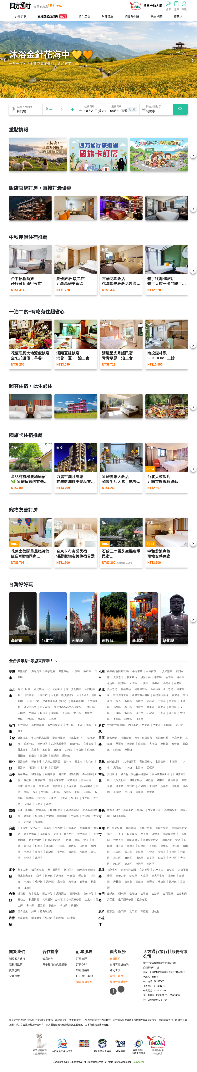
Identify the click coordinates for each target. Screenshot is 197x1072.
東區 (79, 725)
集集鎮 (139, 792)
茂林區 (175, 845)
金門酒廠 (168, 893)
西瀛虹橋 (23, 917)
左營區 (150, 851)
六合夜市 (118, 839)
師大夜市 (45, 707)
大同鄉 (68, 749)
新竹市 (12, 728)
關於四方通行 (17, 958)
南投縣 (101, 777)
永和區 (117, 719)
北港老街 (161, 761)
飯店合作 (48, 958)
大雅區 (27, 804)
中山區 (32, 713)
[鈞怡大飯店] (166, 208)
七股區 (27, 851)
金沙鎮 (155, 893)
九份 (118, 701)
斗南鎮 (128, 767)
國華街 (47, 828)
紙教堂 (149, 780)
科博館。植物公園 (69, 774)
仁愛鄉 (142, 786)
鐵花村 (21, 893)
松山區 (44, 713)
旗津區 (150, 863)
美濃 (120, 833)
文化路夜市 (154, 810)
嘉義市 (101, 813)
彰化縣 (12, 765)
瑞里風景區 (56, 810)
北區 (88, 725)
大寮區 (150, 857)
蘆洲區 (173, 713)
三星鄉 (44, 755)
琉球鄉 (39, 881)
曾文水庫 (82, 833)
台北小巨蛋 (24, 689)
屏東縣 (12, 873)
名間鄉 (117, 792)
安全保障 (14, 976)
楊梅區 (155, 683)
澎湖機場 (36, 917)
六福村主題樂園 (116, 725)
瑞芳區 (139, 713)
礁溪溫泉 (23, 737)
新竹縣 (101, 728)
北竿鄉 (133, 911)
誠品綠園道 (86, 786)
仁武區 (161, 857)
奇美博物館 (35, 839)
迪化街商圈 (30, 707)
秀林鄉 (117, 881)
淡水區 (128, 713)
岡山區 (117, 863)
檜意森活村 (113, 810)
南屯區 (41, 798)
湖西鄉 (60, 917)
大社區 (173, 857)
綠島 (12, 911)
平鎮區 (158, 677)
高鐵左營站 (162, 828)
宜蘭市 (35, 749)
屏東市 (60, 875)
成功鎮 (63, 905)
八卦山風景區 (52, 761)
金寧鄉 (144, 893)
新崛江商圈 (133, 839)
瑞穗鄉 (161, 881)
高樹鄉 (61, 881)
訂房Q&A (81, 964)
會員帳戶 (115, 958)
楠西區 (72, 845)
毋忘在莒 (142, 899)
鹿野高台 (61, 893)
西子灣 (144, 833)
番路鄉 (27, 816)
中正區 (87, 671)
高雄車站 (131, 828)
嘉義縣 (12, 813)
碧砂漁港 (50, 671)
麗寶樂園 (58, 786)
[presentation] (5, 60)
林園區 (139, 863)
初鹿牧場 (34, 899)
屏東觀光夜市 (25, 875)
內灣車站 (133, 725)
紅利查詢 (115, 970)
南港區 (52, 719)
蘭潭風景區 (119, 816)
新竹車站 (23, 725)
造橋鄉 (164, 743)
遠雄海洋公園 (128, 869)
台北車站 (39, 689)
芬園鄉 (55, 767)
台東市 (88, 899)
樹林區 (128, 719)
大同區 (21, 713)
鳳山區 (128, 851)
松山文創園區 (55, 689)
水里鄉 (153, 786)
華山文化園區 (73, 689)
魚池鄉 (164, 786)
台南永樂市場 (52, 839)
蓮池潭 (155, 833)
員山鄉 (32, 755)
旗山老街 (167, 839)
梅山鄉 (39, 816)
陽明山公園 (77, 701)
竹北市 (157, 725)
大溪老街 (118, 677)
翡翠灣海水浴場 (140, 695)
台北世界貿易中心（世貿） (69, 707)
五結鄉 (46, 749)
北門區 (39, 857)
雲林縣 (101, 765)
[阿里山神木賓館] (30, 208)
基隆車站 (64, 671)
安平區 (61, 851)
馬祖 (101, 911)
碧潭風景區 (140, 689)
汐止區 (139, 719)
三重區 (161, 701)
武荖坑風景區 (58, 743)
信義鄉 (175, 786)
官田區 (61, 845)
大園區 (133, 683)
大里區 (52, 798)
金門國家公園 (125, 899)
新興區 (130, 845)
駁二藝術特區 (114, 828)
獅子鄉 (83, 881)
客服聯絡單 (83, 970)
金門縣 (101, 897)
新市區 (39, 851)
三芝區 (161, 713)
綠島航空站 (46, 911)
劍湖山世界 (113, 761)
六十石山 (158, 869)
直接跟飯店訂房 (52, 16)
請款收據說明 (84, 981)
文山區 (77, 713)
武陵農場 (72, 780)
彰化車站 (36, 761)
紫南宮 (160, 780)
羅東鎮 (66, 755)
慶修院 (170, 869)
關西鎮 (168, 725)
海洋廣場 (36, 671)
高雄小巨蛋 (145, 828)
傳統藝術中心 (76, 737)
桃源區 (139, 857)
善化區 (27, 845)
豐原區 (45, 792)
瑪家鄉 (82, 875)
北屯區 (63, 798)
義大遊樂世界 (150, 839)
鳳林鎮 (173, 881)
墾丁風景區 (54, 869)
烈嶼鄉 (122, 893)
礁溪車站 (29, 743)
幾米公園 (43, 743)
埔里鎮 (119, 786)
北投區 (30, 719)
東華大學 (121, 875)
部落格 (178, 16)
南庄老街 (177, 737)
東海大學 (44, 786)
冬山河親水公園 (40, 737)
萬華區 (88, 713)
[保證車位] (159, 154)
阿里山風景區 (25, 810)
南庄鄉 (142, 743)
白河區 (83, 845)
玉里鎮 (139, 881)
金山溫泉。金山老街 (162, 689)
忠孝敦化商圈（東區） (55, 701)
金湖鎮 (133, 893)
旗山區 (117, 857)
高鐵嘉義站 (72, 810)
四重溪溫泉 (37, 869)
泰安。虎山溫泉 (143, 737)
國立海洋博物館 (86, 869)
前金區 (142, 845)
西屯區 (67, 792)
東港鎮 (72, 881)
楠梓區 (119, 845)
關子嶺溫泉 (30, 833)
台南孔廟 (85, 828)
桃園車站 (132, 677)
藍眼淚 (111, 911)
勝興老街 (112, 737)
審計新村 (36, 774)
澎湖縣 (12, 921)
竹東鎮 (145, 725)
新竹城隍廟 (37, 725)
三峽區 (117, 713)
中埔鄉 (74, 816)
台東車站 (88, 893)
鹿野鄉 (41, 905)
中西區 (67, 839)
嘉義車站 (128, 810)
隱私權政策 (16, 964)
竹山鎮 (128, 792)
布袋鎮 (27, 822)
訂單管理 (81, 958)
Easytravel (138, 1062)
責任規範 (14, 970)
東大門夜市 (158, 875)
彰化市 (89, 761)
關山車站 (48, 893)
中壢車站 (137, 671)
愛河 (177, 839)
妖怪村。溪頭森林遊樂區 (134, 774)
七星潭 (144, 875)
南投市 (130, 786)
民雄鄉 (39, 822)
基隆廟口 (23, 671)
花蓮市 (171, 875)
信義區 (55, 713)
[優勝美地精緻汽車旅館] (121, 208)
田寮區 (128, 857)
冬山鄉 (79, 749)
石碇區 (150, 713)
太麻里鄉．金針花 (53, 899)
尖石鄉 (179, 725)
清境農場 (112, 774)
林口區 (173, 707)
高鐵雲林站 (145, 761)
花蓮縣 (101, 873)
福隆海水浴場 (160, 695)
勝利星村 (69, 869)
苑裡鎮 (128, 749)
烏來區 (117, 707)
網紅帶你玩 (132, 16)
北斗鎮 (44, 767)
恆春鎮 (49, 875)
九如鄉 (27, 887)
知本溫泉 (34, 893)
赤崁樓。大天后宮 (64, 833)
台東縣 (12, 897)
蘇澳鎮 (91, 749)
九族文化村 (119, 780)
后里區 (87, 792)
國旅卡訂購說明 (119, 981)
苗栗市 (119, 743)
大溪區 (144, 683)
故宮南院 (41, 810)
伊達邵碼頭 (135, 780)
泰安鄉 (175, 743)
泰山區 (128, 707)
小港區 (173, 851)
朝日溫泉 (23, 911)
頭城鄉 (55, 755)
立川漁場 (144, 869)
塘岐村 (155, 911)
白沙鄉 (71, 917)
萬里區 (150, 707)
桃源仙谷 (146, 677)
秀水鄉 (78, 761)
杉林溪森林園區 (160, 774)
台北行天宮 (32, 701)
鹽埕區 (164, 845)
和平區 (56, 792)
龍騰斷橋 (126, 737)
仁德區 (39, 845)
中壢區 (178, 683)
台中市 (12, 777)
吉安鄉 (128, 881)
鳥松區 (139, 851)
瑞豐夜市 (132, 833)
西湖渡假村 (162, 737)
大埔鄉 (86, 816)
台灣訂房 (20, 16)
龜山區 (180, 677)
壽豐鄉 (150, 881)
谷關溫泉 (50, 774)
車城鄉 (27, 881)
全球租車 (107, 16)
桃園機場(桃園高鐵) (118, 671)
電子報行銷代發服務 (55, 964)
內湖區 (41, 719)
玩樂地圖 (156, 16)
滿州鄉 (50, 881)
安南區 (83, 851)
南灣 (38, 875)
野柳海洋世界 (120, 695)
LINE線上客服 (84, 976)
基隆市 (12, 675)
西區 (35, 792)
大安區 (66, 713)
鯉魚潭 (133, 875)
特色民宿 (84, 16)
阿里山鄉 (62, 816)
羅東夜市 (23, 749)
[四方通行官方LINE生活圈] (121, 989)
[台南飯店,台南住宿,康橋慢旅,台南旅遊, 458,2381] (30, 406)
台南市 (12, 831)
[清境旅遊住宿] (38, 154)
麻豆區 (50, 851)
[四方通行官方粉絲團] (113, 991)
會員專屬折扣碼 (119, 964)
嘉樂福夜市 (170, 810)
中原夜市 (151, 671)
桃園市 (101, 675)
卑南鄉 (30, 905)
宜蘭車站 (75, 743)
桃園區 (169, 677)
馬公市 (49, 917)
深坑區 (139, 707)
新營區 (72, 851)
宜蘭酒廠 (88, 743)
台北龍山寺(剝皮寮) (62, 695)
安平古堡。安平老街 (29, 828)
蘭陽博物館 (59, 737)
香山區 (70, 725)
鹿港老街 (23, 761)
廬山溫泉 (173, 780)
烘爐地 (175, 695)
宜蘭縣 (12, 741)
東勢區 (86, 798)
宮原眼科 (86, 780)
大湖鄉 (153, 743)
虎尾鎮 (117, 767)
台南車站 (71, 828)
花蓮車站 (112, 869)
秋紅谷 (27, 780)
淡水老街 (112, 689)
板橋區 (139, 701)
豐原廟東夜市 (56, 780)
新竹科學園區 (55, 725)
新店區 (128, 701)
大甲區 (39, 804)
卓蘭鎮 (130, 743)
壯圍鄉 (21, 755)
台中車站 (23, 774)
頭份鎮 (117, 749)
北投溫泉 (29, 695)
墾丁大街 (23, 869)
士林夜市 (43, 695)
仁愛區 (76, 671)
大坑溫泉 (71, 786)
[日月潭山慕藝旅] (121, 406)
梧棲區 (30, 798)
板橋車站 (126, 689)
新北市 (101, 692)
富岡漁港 (75, 893)
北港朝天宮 (129, 761)
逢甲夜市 (40, 780)
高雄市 (101, 831)
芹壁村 (144, 911)
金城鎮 (111, 893)
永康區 (50, 845)
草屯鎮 (150, 792)
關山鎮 (52, 905)
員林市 (67, 761)
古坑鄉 (173, 761)
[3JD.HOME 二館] (166, 406)
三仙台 (21, 899)
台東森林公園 (73, 899)
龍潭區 (122, 683)
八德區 (166, 683)
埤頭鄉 (32, 767)
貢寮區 (161, 707)
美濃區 (161, 851)
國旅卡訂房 (116, 976)
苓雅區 (153, 845)
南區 (48, 804)
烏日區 (74, 798)
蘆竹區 (111, 683)
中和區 (173, 701)
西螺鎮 (150, 767)
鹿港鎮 (21, 767)
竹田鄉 (71, 875)
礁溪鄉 (57, 749)
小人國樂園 (166, 671)
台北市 (12, 692)
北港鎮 (139, 767)
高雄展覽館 (169, 833)
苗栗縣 (101, 741)
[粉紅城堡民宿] (75, 406)
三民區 (117, 851)
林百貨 (59, 828)
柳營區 (27, 857)
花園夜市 (45, 833)
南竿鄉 (122, 911)
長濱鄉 (74, 905)
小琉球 (101, 921)
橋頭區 (128, 863)
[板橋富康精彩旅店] (75, 208)
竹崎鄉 (50, 816)
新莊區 (150, 701)
